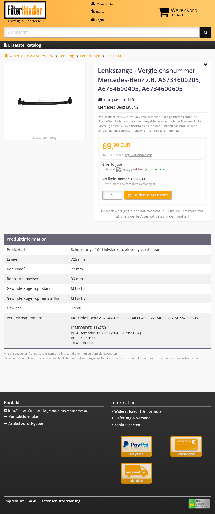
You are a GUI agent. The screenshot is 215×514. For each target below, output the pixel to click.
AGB (32, 501)
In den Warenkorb (150, 194)
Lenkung (66, 55)
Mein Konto (104, 4)
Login (99, 20)
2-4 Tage (138, 169)
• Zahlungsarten (126, 424)
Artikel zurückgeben (25, 423)
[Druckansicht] (205, 64)
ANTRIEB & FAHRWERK (33, 55)
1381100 (113, 55)
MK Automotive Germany (135, 184)
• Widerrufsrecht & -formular (137, 411)
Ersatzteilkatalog (24, 45)
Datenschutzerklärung (60, 501)
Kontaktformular (23, 416)
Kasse (100, 12)
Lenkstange (90, 55)
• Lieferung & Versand (131, 417)
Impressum (14, 501)
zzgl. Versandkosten (138, 155)
